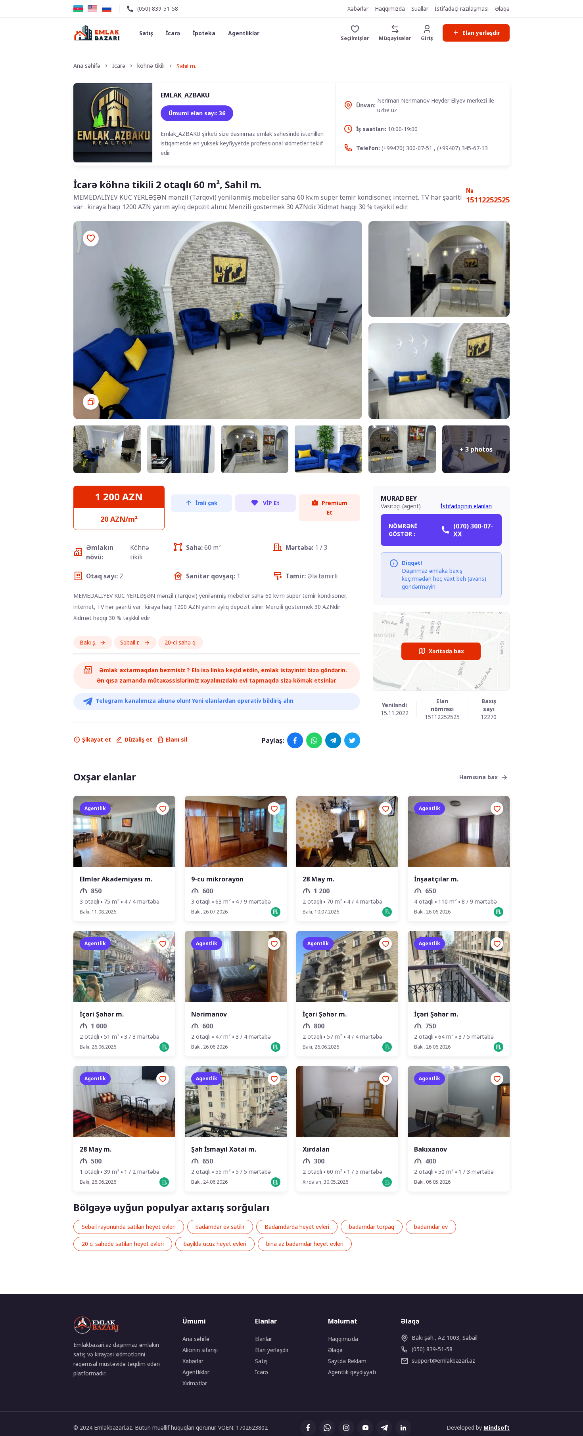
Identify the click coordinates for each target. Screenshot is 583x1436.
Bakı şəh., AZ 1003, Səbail (445, 1337)
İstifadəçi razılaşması (462, 8)
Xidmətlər (194, 1383)
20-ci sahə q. (181, 642)
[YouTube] (365, 1428)
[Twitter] (352, 740)
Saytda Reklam (347, 1361)
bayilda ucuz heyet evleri (215, 1243)
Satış (146, 33)
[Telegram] (333, 740)
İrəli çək (207, 503)
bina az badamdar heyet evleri (304, 1243)
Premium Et (334, 507)
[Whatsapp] (314, 740)
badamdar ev (431, 1226)
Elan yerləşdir (481, 32)
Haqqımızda (390, 8)
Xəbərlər (357, 8)
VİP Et (270, 503)
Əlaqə (502, 8)
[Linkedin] (403, 1428)
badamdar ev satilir (220, 1226)
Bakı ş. (88, 642)
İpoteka (204, 33)
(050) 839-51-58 (157, 8)
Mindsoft (496, 1427)
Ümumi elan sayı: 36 (197, 113)
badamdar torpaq (371, 1226)
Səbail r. (130, 642)
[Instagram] (346, 1428)
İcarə (173, 33)
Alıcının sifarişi (200, 1350)
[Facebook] (295, 740)
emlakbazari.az (443, 1360)
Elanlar (263, 1339)
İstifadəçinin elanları (466, 506)
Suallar (419, 8)
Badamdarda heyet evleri (297, 1226)
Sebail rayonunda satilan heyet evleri (129, 1226)
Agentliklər (243, 33)
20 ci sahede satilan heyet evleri (123, 1243)
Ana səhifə (195, 1339)
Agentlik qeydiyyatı (352, 1372)
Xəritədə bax (446, 651)
